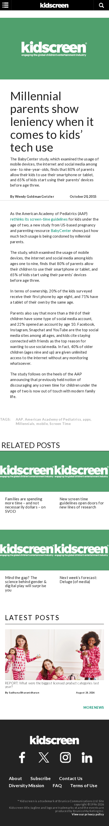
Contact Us (70, 778)
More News (93, 707)
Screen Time (60, 423)
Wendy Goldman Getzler (34, 196)
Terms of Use (83, 785)
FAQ (57, 785)
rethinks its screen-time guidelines (39, 219)
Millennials (25, 423)
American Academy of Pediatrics (53, 419)
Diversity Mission (26, 785)
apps (87, 419)
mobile (42, 423)
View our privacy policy (88, 814)
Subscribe (40, 778)
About (15, 778)
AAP (19, 419)
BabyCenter (61, 230)
